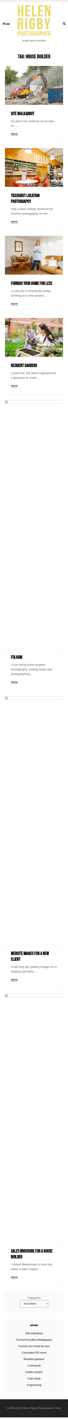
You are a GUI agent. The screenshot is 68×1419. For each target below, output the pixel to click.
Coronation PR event (34, 1352)
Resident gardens (24, 365)
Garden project (34, 1372)
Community (34, 1365)
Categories (34, 1297)
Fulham (16, 657)
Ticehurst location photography (34, 1339)
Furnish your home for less (31, 283)
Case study (34, 1378)
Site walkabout (22, 113)
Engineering (34, 1385)
